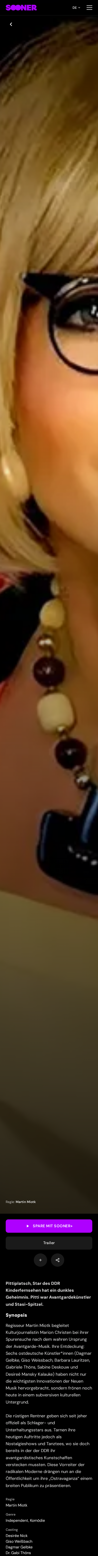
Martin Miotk (26, 1202)
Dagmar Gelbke (19, 1547)
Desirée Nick (17, 1535)
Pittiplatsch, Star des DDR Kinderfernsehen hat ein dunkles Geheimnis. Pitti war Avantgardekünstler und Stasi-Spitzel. (48, 1294)
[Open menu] (89, 7)
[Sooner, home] (21, 8)
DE (75, 7)
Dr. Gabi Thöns (18, 1552)
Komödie (37, 1520)
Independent (17, 1520)
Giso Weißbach (19, 1541)
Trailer (49, 1242)
